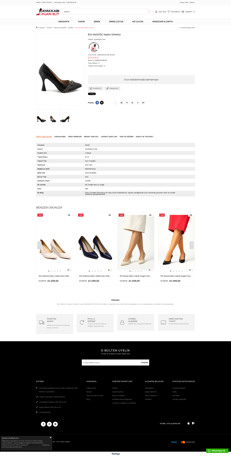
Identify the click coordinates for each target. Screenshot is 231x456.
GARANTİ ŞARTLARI (109, 137)
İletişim (192, 2)
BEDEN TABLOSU (91, 137)
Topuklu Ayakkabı (179, 399)
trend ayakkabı (167, 304)
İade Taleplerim (151, 395)
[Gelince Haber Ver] (143, 102)
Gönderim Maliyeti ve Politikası (124, 403)
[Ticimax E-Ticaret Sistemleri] (115, 454)
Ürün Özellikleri (44, 137)
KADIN (98, 304)
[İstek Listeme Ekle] (121, 102)
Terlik (174, 392)
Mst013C (63, 304)
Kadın (69, 304)
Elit (58, 304)
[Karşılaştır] (127, 102)
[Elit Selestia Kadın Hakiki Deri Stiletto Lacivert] (95, 242)
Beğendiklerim (151, 392)
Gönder (144, 362)
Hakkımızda (91, 388)
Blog (88, 399)
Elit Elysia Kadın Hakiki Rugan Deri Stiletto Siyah (176, 276)
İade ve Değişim (118, 395)
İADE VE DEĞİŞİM (126, 137)
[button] (48, 271)
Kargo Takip (184, 2)
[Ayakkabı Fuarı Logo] (47, 11)
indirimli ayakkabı (130, 304)
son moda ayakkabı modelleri (149, 304)
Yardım (115, 388)
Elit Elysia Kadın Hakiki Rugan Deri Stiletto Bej (136, 276)
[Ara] (149, 11)
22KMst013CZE (89, 304)
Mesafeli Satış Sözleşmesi (122, 399)
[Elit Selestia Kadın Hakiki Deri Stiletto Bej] (54, 242)
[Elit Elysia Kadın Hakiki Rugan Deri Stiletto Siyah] (176, 242)
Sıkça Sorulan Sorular (95, 395)
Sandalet (176, 395)
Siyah (81, 304)
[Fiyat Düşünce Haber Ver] (138, 102)
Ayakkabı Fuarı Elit (116, 304)
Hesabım (148, 399)
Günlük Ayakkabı (178, 388)
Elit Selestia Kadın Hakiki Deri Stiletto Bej (55, 276)
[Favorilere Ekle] (115, 102)
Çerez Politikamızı (35, 445)
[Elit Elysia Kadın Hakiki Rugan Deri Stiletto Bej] (135, 242)
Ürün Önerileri (75, 137)
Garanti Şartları (117, 392)
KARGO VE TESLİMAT (144, 137)
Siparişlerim (149, 388)
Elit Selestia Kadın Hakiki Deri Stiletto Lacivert (95, 276)
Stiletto (75, 304)
